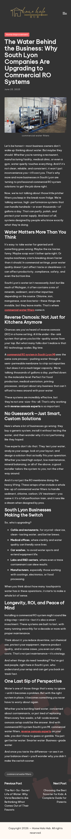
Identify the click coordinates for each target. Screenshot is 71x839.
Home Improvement (17, 34)
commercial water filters (19, 774)
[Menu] (64, 13)
